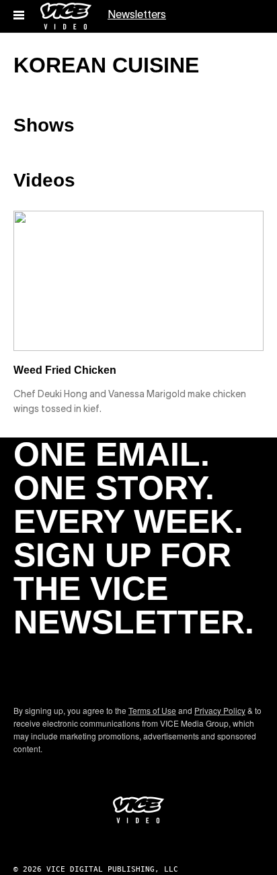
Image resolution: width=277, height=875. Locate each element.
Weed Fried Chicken (64, 370)
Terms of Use (152, 710)
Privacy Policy (219, 710)
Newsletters (137, 15)
